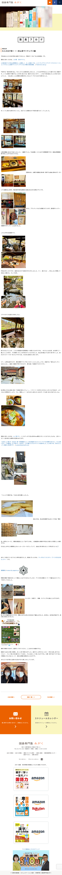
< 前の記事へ (11, 697)
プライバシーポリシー (33, 759)
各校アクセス (27, 754)
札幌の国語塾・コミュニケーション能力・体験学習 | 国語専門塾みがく (32, 873)
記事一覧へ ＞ (31, 697)
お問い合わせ (35, 754)
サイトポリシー (22, 759)
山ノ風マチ (16, 436)
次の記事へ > (51, 697)
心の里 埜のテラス (19, 59)
